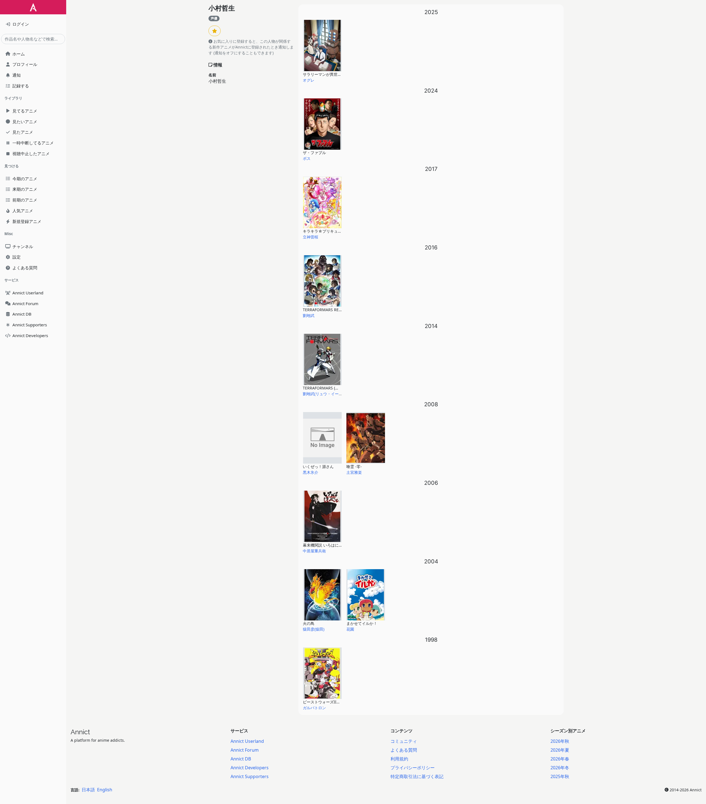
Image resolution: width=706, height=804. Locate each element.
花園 (350, 629)
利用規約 (399, 759)
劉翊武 (308, 315)
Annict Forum (245, 750)
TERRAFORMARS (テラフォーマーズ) (335, 388)
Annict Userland (247, 741)
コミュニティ (404, 741)
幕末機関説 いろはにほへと (326, 545)
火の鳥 (308, 623)
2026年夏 (559, 750)
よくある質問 (404, 750)
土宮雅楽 (354, 472)
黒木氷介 (310, 472)
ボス (307, 158)
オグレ (308, 80)
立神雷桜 (310, 237)
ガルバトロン (314, 707)
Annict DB (241, 759)
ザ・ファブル (314, 152)
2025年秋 (559, 776)
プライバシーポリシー (413, 768)
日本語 (88, 790)
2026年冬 (559, 768)
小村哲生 (221, 8)
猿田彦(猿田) (313, 629)
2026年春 (559, 759)
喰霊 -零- (354, 466)
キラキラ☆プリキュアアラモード (332, 231)
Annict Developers (250, 768)
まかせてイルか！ (361, 623)
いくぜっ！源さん (318, 466)
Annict (80, 732)
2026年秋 (559, 741)
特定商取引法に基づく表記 (417, 776)
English (104, 790)
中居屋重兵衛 (314, 550)
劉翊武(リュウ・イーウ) (323, 393)
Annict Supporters (250, 776)
